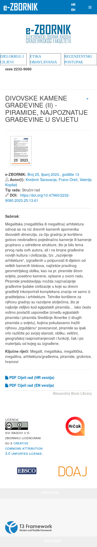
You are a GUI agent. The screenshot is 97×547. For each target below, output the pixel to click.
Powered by (28, 527)
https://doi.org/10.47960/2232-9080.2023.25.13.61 (37, 197)
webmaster (50, 492)
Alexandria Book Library (72, 393)
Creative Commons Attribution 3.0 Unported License (23, 448)
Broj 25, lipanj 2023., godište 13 (53, 174)
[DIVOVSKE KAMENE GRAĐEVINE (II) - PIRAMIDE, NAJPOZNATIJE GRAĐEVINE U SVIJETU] (21, 150)
